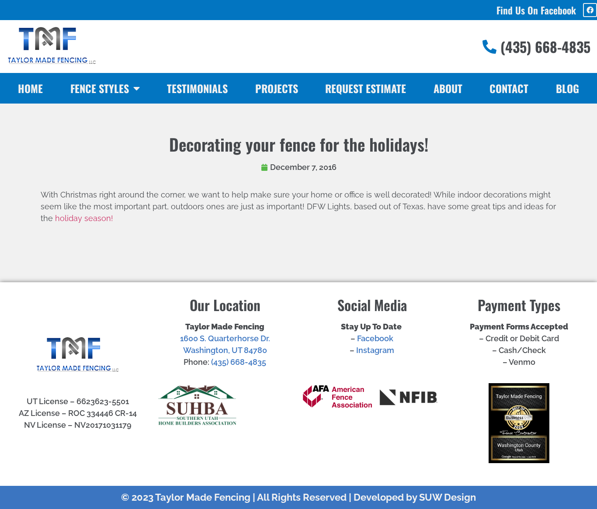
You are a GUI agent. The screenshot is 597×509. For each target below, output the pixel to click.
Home (30, 88)
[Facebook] (590, 10)
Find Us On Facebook (536, 10)
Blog (567, 88)
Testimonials (197, 88)
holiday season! (84, 218)
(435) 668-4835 (238, 362)
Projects (276, 88)
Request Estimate (365, 88)
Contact (508, 88)
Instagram (375, 350)
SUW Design (447, 497)
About (448, 88)
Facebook (375, 338)
